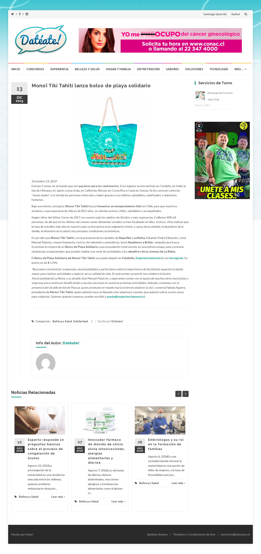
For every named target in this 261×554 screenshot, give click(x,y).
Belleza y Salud (87, 69)
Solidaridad (80, 321)
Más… (238, 69)
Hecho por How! (22, 534)
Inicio (15, 69)
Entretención (148, 69)
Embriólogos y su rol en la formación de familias (166, 444)
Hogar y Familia (118, 69)
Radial (235, 14)
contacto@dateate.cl (235, 534)
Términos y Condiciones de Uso (194, 534)
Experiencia (59, 69)
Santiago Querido (215, 14)
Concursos (35, 69)
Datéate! (117, 321)
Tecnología (218, 69)
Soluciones (194, 69)
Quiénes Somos (157, 534)
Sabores (172, 69)
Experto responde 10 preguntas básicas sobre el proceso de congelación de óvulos (46, 449)
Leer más (57, 496)
